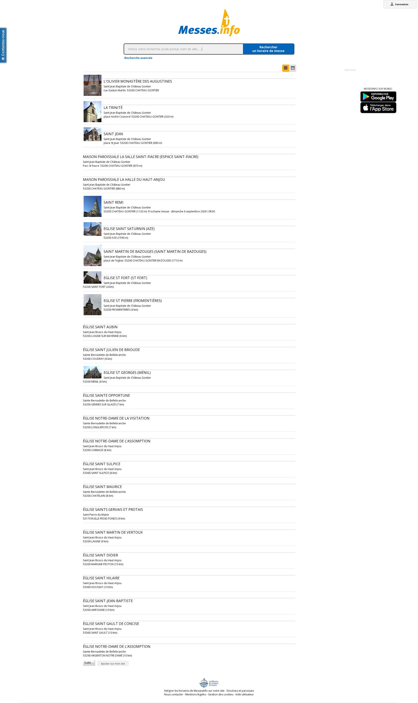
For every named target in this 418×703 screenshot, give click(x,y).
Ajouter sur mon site (113, 663)
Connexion (401, 4)
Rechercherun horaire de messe (268, 49)
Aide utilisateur (244, 694)
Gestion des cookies (220, 694)
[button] (285, 68)
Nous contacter (173, 694)
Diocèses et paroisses (240, 691)
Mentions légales (195, 694)
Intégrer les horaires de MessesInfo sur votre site (194, 691)
